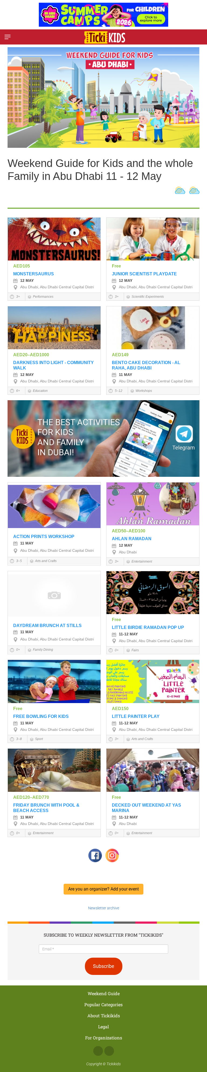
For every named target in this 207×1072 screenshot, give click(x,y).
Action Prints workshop (43, 536)
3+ (17, 297)
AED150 (120, 708)
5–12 (118, 391)
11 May (125, 374)
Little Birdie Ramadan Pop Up (148, 627)
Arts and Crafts (46, 561)
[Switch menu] (7, 36)
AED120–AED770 (31, 797)
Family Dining (43, 650)
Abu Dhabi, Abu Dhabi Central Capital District (58, 287)
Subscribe (103, 966)
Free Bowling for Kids (41, 716)
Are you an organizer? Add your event (103, 889)
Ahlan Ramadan (131, 538)
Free (116, 266)
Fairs (135, 650)
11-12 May (128, 634)
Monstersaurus (33, 274)
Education (40, 391)
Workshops (144, 391)
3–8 (18, 739)
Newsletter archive (103, 908)
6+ (17, 391)
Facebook (98, 1051)
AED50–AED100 (128, 531)
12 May (27, 280)
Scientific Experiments (148, 297)
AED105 (21, 266)
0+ (17, 650)
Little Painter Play (136, 716)
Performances (43, 297)
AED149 (120, 354)
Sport (39, 739)
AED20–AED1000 (31, 354)
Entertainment (142, 561)
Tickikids (113, 1064)
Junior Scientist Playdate (144, 274)
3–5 (18, 561)
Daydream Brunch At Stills (47, 625)
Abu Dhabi (128, 552)
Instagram (109, 1051)
